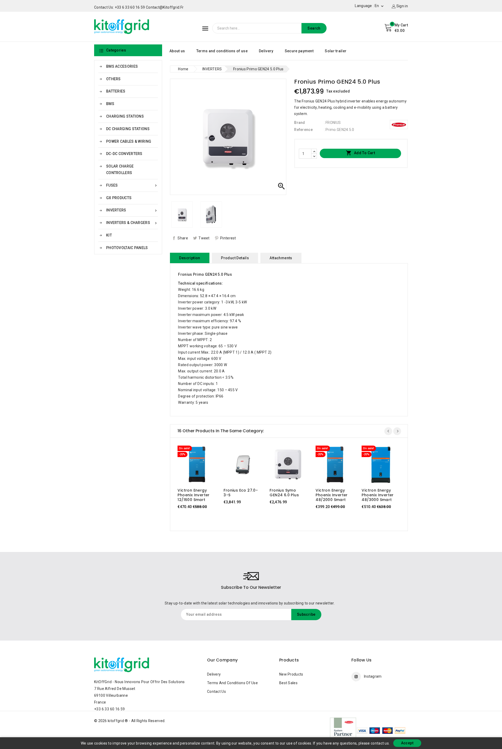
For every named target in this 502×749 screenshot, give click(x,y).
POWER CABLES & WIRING (128, 141)
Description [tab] (189, 258)
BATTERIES (116, 91)
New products (291, 674)
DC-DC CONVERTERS (124, 154)
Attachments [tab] (281, 258)
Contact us (216, 691)
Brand (299, 122)
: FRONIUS (332, 122)
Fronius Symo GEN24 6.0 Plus (284, 492)
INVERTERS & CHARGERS (132, 223)
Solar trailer (335, 51)
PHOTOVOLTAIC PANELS (127, 248)
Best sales (288, 683)
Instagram (373, 676)
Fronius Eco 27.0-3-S (241, 492)
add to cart (191, 465)
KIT (109, 235)
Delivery (266, 51)
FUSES (132, 185)
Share (183, 238)
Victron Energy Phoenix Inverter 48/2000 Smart (331, 495)
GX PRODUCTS (119, 198)
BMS (110, 104)
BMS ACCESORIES (122, 66)
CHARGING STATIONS (125, 116)
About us (177, 51)
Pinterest (228, 238)
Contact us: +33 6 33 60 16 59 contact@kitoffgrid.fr (139, 7)
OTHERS (113, 79)
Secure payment (299, 51)
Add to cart (360, 153)
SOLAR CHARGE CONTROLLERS (120, 169)
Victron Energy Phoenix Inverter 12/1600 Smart (193, 495)
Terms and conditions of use (222, 51)
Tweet (204, 238)
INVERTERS (132, 210)
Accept (407, 743)
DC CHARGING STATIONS (128, 129)
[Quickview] (201, 465)
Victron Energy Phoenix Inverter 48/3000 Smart (377, 495)
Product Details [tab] (235, 258)
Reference (303, 130)
